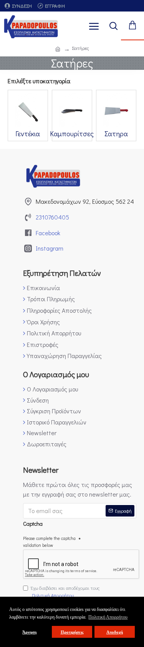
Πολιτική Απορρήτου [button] (107, 617)
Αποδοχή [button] (114, 632)
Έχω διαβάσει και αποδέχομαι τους (65, 591)
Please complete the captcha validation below (49, 541)
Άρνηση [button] (29, 632)
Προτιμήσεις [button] (72, 632)
